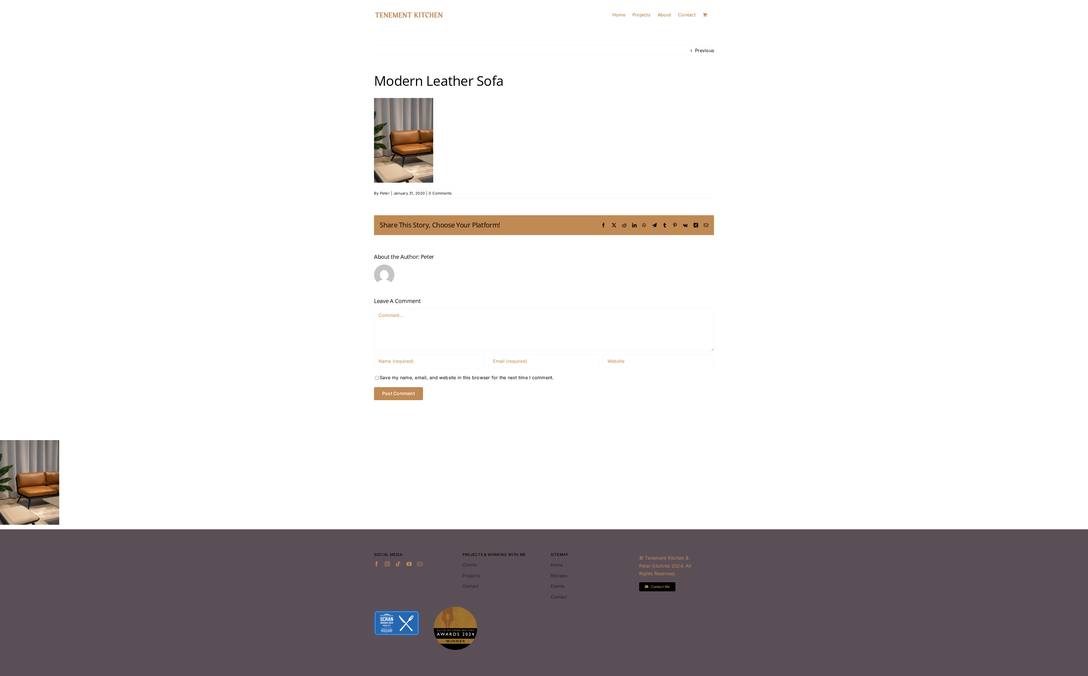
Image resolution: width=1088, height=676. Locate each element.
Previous (704, 50)
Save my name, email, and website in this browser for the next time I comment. (467, 377)
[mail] (419, 563)
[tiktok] (398, 563)
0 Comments (440, 193)
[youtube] (409, 563)
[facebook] (376, 563)
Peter (385, 193)
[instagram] (387, 563)
